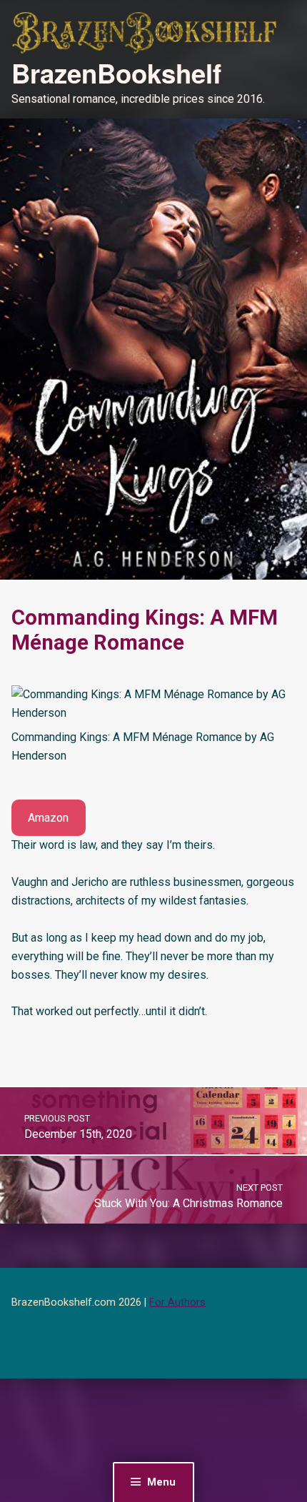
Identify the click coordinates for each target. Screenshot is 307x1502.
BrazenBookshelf (116, 72)
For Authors (177, 1302)
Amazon (48, 818)
